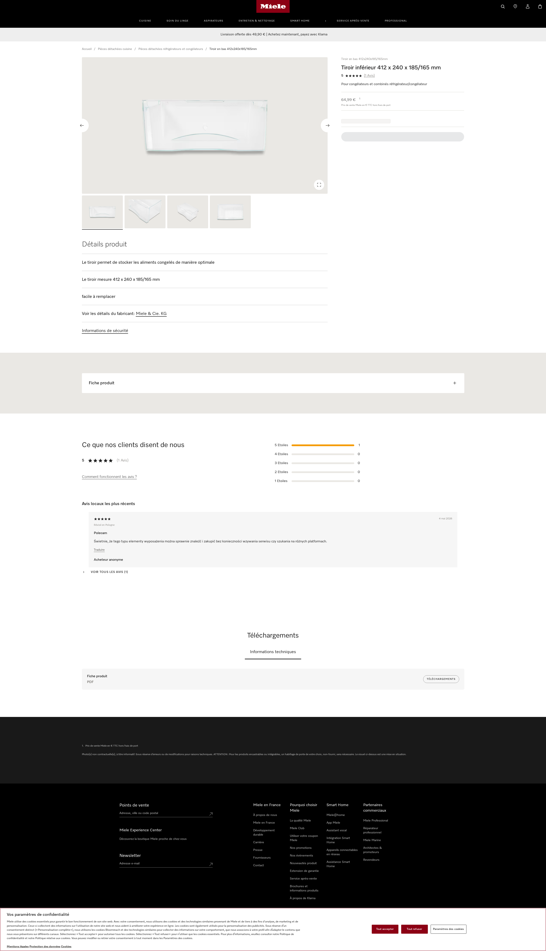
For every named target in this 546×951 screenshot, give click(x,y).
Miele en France (264, 822)
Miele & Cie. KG (151, 314)
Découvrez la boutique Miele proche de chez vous (153, 838)
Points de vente (134, 805)
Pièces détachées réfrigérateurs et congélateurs (170, 49)
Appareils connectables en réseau (342, 852)
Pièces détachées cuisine (115, 49)
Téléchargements (441, 679)
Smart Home (300, 21)
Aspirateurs (213, 21)
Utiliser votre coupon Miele (304, 838)
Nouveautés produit (303, 863)
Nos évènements (301, 855)
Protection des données (44, 946)
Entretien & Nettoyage (257, 21)
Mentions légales (18, 946)
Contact (258, 865)
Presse (258, 850)
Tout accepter (385, 929)
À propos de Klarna (302, 898)
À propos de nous (265, 815)
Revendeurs (371, 859)
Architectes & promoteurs (372, 850)
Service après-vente (353, 21)
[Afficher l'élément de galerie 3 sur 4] (187, 212)
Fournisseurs (262, 857)
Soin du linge (178, 21)
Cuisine (145, 21)
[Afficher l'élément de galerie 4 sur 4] (230, 212)
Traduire (99, 549)
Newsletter (130, 855)
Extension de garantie (304, 870)
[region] (205, 125)
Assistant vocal (337, 830)
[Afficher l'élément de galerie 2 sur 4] (145, 212)
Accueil (86, 49)
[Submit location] (211, 814)
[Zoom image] (319, 185)
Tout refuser (414, 929)
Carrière (258, 842)
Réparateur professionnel (372, 830)
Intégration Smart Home (338, 840)
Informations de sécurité (105, 331)
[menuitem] (147, 20)
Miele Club (297, 828)
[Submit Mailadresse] (211, 864)
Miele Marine (372, 840)
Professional (396, 21)
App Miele (333, 822)
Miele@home (336, 815)
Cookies (66, 946)
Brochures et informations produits (304, 888)
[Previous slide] (82, 125)
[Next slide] (327, 125)
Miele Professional (375, 820)
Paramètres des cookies (448, 929)
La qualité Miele (300, 820)
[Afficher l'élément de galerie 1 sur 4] (102, 212)
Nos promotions (301, 847)
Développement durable (264, 832)
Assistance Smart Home (338, 864)
